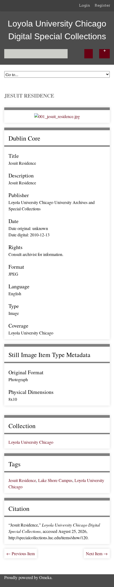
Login (84, 5)
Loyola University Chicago (30, 442)
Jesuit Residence (22, 480)
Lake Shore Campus (55, 480)
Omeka (45, 577)
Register (102, 5)
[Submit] (88, 53)
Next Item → (97, 553)
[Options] (104, 53)
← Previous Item (20, 553)
